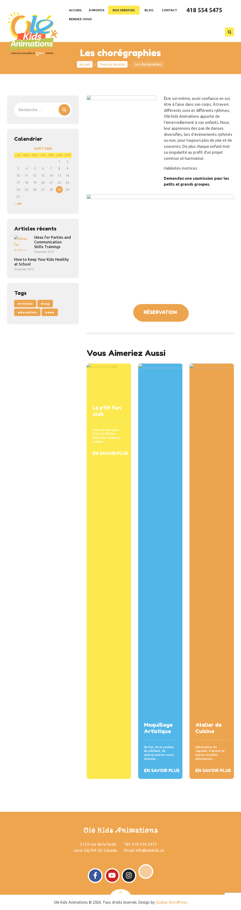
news (49, 312)
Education (27, 312)
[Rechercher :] (43, 109)
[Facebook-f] (95, 875)
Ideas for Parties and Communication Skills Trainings (52, 242)
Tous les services (112, 64)
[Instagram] (128, 875)
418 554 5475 (144, 844)
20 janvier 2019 (24, 269)
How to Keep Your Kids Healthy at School (41, 261)
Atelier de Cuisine (208, 728)
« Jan (18, 203)
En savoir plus (110, 453)
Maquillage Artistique (158, 728)
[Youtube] (112, 875)
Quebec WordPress (171, 902)
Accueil (84, 64)
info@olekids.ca (150, 850)
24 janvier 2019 (44, 251)
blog (45, 303)
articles (25, 303)
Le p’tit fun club (106, 411)
